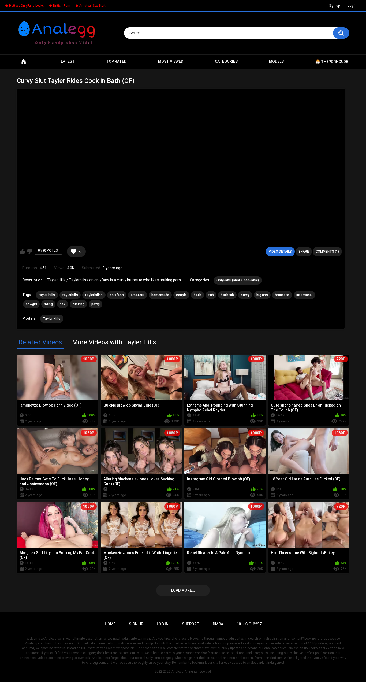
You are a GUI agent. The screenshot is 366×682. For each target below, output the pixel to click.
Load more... (183, 590)
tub (211, 295)
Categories (226, 61)
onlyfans (117, 295)
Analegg (177, 671)
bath (197, 295)
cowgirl (31, 304)
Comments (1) (327, 251)
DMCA (218, 624)
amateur (137, 295)
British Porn (61, 6)
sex (62, 304)
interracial (304, 295)
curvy (245, 295)
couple (181, 295)
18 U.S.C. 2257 (249, 624)
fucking (78, 304)
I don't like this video (29, 251)
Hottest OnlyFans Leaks (26, 6)
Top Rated (116, 61)
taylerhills (70, 295)
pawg (95, 304)
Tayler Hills (52, 318)
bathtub (227, 295)
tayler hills (46, 295)
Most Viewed (170, 61)
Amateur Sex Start (92, 6)
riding (48, 304)
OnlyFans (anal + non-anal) (237, 280)
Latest (68, 61)
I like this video (22, 251)
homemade (160, 295)
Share (303, 251)
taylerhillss (94, 295)
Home (23, 62)
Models (276, 61)
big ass (262, 295)
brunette (282, 295)
